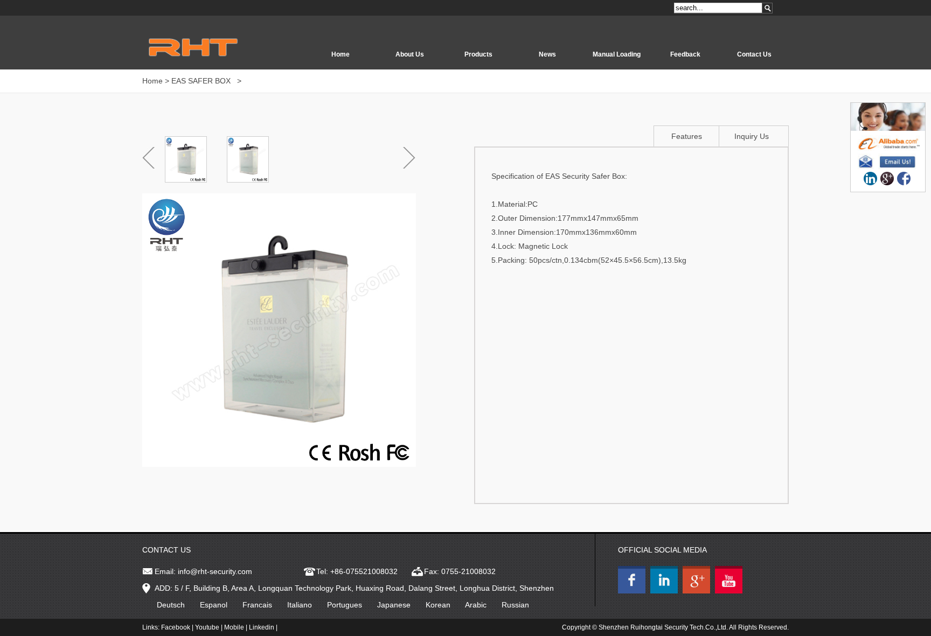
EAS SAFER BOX (202, 80)
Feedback (685, 54)
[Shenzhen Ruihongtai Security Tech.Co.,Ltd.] (633, 590)
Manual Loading (617, 54)
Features (686, 136)
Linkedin (261, 627)
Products (478, 54)
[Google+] (887, 178)
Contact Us (754, 54)
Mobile (234, 627)
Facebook (175, 627)
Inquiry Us (751, 136)
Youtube (207, 627)
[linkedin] (870, 178)
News (547, 54)
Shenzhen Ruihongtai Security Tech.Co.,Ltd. (663, 627)
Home (340, 54)
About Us (409, 54)
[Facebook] (904, 178)
